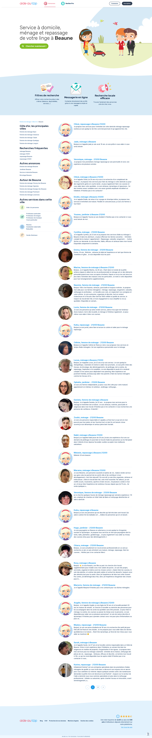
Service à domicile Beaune (28, 172)
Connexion (114, 3)
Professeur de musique (34, 218)
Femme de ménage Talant (28, 137)
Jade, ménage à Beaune (85, 142)
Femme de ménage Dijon (28, 132)
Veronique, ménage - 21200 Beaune (90, 159)
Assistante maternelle (33, 227)
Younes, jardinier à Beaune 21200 (89, 214)
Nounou (28, 225)
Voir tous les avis (126, 727)
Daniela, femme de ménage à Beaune (91, 400)
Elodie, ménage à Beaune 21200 (89, 197)
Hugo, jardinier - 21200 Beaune (88, 528)
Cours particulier (31, 220)
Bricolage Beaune (26, 175)
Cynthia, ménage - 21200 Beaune (89, 232)
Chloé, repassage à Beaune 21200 (89, 124)
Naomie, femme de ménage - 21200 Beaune (94, 285)
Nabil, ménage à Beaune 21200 (88, 435)
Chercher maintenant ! (36, 46)
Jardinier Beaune (25, 169)
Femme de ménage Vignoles (29, 186)
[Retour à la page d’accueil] (28, 3)
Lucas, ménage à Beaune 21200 (88, 360)
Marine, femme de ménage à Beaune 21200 (94, 267)
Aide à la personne (32, 207)
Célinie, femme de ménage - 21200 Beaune (94, 342)
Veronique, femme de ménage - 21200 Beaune (95, 492)
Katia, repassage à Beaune (86, 510)
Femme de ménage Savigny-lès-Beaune (33, 189)
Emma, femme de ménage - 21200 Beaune (93, 250)
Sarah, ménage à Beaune (85, 642)
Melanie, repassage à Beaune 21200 (90, 453)
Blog (41, 721)
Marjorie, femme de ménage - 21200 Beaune (94, 585)
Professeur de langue (33, 216)
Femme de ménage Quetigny (29, 140)
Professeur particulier (33, 213)
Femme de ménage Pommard (29, 192)
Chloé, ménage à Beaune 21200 (88, 177)
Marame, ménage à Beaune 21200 (89, 470)
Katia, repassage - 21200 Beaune (89, 325)
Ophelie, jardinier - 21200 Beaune (89, 382)
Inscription (127, 3)
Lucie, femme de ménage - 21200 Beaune (93, 307)
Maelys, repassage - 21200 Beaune (90, 625)
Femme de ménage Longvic (29, 143)
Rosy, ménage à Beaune (85, 563)
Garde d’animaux (31, 235)
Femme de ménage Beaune (29, 166)
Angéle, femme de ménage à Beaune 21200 (94, 603)
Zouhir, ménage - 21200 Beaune (88, 417)
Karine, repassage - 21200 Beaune (90, 664)
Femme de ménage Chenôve (29, 135)
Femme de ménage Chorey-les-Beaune (33, 183)
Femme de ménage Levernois (29, 195)
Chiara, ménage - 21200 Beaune (89, 545)
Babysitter (29, 229)
